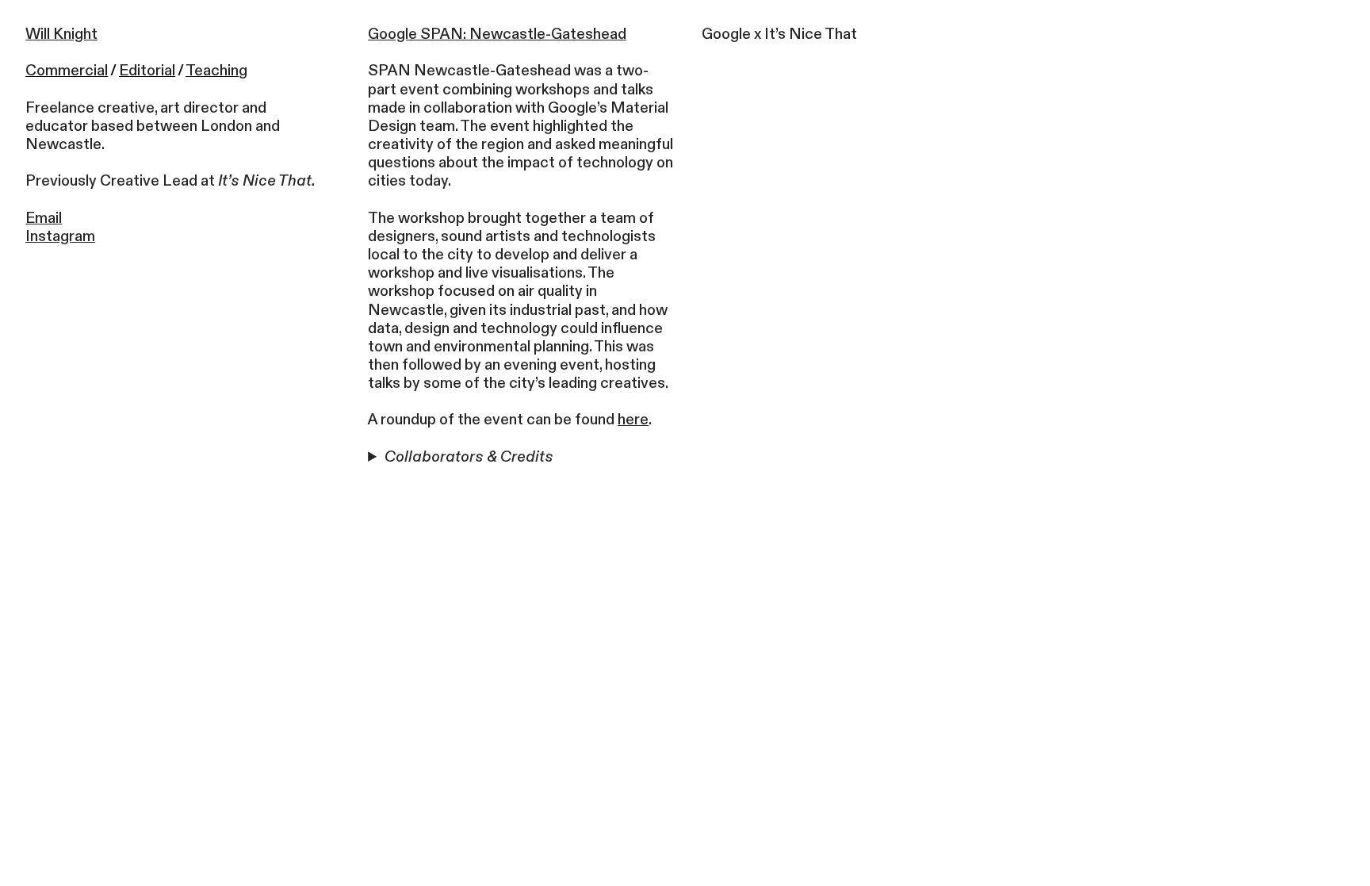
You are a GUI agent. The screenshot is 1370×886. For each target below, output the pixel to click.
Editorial (147, 70)
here (633, 419)
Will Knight (61, 34)
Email (43, 218)
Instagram (60, 236)
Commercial (66, 70)
